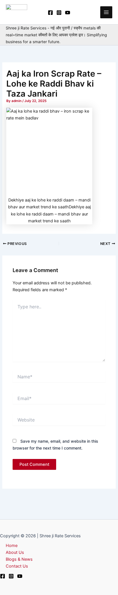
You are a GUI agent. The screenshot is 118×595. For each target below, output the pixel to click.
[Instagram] (59, 12)
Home (11, 545)
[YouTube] (67, 12)
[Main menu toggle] (106, 12)
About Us (15, 552)
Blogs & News (19, 559)
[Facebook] (50, 12)
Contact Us (17, 566)
